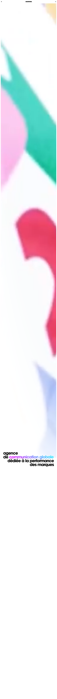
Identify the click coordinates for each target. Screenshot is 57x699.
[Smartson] (28, 1)
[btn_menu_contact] (55, 1)
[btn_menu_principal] (1, 1)
